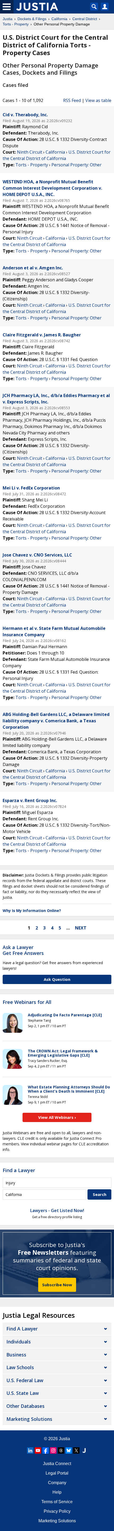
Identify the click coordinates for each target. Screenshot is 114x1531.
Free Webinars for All (27, 1002)
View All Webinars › (57, 1117)
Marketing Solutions (29, 1419)
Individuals (18, 1341)
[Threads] (61, 1450)
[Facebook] (45, 1450)
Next (80, 928)
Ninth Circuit (29, 152)
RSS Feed (72, 100)
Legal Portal (57, 1473)
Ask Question (57, 979)
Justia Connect (57, 1463)
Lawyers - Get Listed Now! (57, 1210)
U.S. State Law (22, 1393)
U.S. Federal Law (24, 1380)
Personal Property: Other (76, 165)
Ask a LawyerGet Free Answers (23, 950)
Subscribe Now (57, 1284)
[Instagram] (53, 1450)
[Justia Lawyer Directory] (84, 1450)
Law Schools (20, 1367)
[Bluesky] (68, 1450)
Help (57, 1492)
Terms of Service (57, 1501)
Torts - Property (31, 165)
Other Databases (25, 1406)
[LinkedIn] (30, 1450)
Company (57, 1482)
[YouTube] (38, 1450)
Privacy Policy (57, 1511)
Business (16, 1354)
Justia (64, 1438)
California (55, 152)
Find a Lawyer (19, 1170)
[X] (76, 1450)
